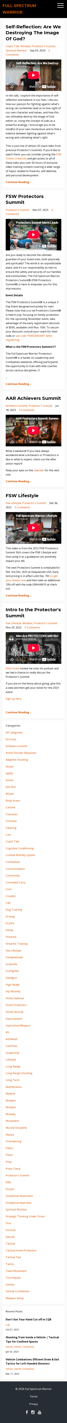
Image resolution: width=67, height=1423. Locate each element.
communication (15, 869)
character (12, 814)
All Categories (14, 732)
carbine (10, 807)
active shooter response (21, 753)
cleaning (11, 828)
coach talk (12, 46)
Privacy (33, 1404)
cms (8, 835)
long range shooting (19, 1073)
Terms (34, 1396)
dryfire (10, 923)
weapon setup (15, 1298)
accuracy (11, 739)
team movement (16, 1271)
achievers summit (16, 406)
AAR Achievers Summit (33, 398)
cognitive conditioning (20, 848)
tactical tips (13, 1257)
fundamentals (14, 957)
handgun (11, 978)
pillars (9, 1148)
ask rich (11, 787)
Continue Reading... (18, 182)
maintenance (14, 1087)
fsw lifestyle (13, 503)
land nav (11, 1046)
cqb (8, 903)
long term (12, 1080)
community (13, 875)
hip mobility (13, 991)
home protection (16, 1005)
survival (10, 1230)
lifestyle (11, 1059)
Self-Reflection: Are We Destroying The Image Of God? (33, 32)
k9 (7, 1032)
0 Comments (26, 410)
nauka (10, 1134)
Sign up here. (14, 699)
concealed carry (16, 882)
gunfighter (12, 971)
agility (9, 773)
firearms (11, 937)
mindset (25, 46)
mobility (11, 1114)
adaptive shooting (17, 759)
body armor (13, 800)
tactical (10, 1243)
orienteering (13, 1141)
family (9, 930)
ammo (9, 780)
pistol (9, 1155)
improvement (14, 1019)
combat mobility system (20, 855)
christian (11, 821)
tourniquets (13, 1277)
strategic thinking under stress (25, 1216)
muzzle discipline (16, 1128)
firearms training (17, 943)
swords (10, 1237)
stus (8, 1223)
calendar (39, 470)
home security (14, 1012)
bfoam (10, 794)
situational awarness (18, 1203)
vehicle (10, 1284)
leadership (12, 1053)
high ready (13, 984)
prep (9, 1162)
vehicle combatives (17, 1291)
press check (13, 1168)
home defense (15, 998)
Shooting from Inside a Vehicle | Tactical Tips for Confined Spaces (32, 1339)
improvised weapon (18, 1025)
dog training (14, 909)
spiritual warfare (16, 50)
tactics (10, 1264)
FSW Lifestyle (22, 495)
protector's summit (43, 46)
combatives (13, 862)
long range (13, 1066)
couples (11, 896)
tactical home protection (21, 1250)
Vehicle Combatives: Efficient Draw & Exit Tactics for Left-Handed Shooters (32, 1361)
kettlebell (11, 1039)
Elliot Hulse (12, 668)
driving (10, 916)
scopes (10, 1189)
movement (12, 1121)
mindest (11, 1100)
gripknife (11, 964)
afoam (10, 766)
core (9, 889)
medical (10, 1093)
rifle (8, 1182)
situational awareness (19, 1196)
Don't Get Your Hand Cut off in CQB (28, 1319)
